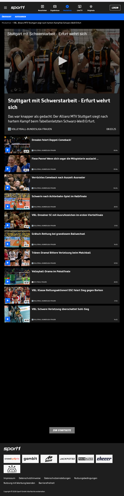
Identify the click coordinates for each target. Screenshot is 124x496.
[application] (62, 61)
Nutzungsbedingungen (85, 478)
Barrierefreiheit (46, 483)
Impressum (9, 478)
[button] (62, 61)
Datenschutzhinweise (30, 478)
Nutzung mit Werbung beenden (19, 483)
